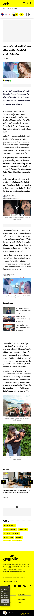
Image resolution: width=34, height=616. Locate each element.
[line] (10, 81)
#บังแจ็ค (18, 537)
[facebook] (6, 81)
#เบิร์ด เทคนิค (8, 537)
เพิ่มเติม (6, 597)
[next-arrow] (31, 482)
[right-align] (27, 3)
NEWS (9, 8)
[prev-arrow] (3, 482)
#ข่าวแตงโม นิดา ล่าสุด (11, 533)
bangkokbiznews (23, 597)
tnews (20, 602)
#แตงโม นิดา (23, 530)
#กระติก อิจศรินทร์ (9, 530)
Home (4, 8)
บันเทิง (15, 8)
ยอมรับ (5, 601)
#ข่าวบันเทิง (17, 541)
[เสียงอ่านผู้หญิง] (15, 14)
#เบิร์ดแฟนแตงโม (9, 526)
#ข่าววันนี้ (7, 541)
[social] (14, 585)
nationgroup (22, 594)
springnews (21, 599)
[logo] (6, 3)
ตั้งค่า (5, 604)
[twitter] (8, 81)
